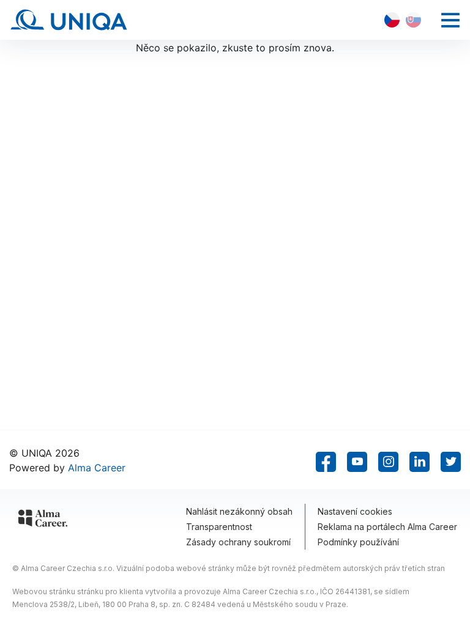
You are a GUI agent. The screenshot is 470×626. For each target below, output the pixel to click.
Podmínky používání (358, 542)
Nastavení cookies (355, 511)
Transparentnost (219, 526)
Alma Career (96, 468)
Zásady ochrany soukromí (238, 542)
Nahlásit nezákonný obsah (239, 511)
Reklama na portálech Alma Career (387, 526)
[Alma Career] (42, 520)
